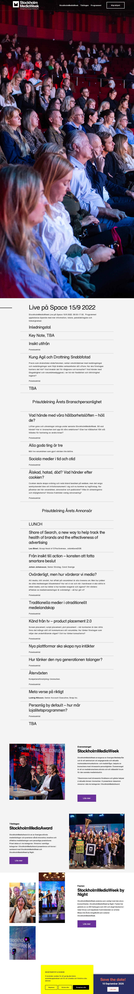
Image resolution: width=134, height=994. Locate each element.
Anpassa (51, 987)
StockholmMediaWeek (68, 5)
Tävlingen (84, 5)
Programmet (96, 5)
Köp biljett (115, 5)
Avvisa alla (65, 987)
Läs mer (113, 989)
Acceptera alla (81, 987)
